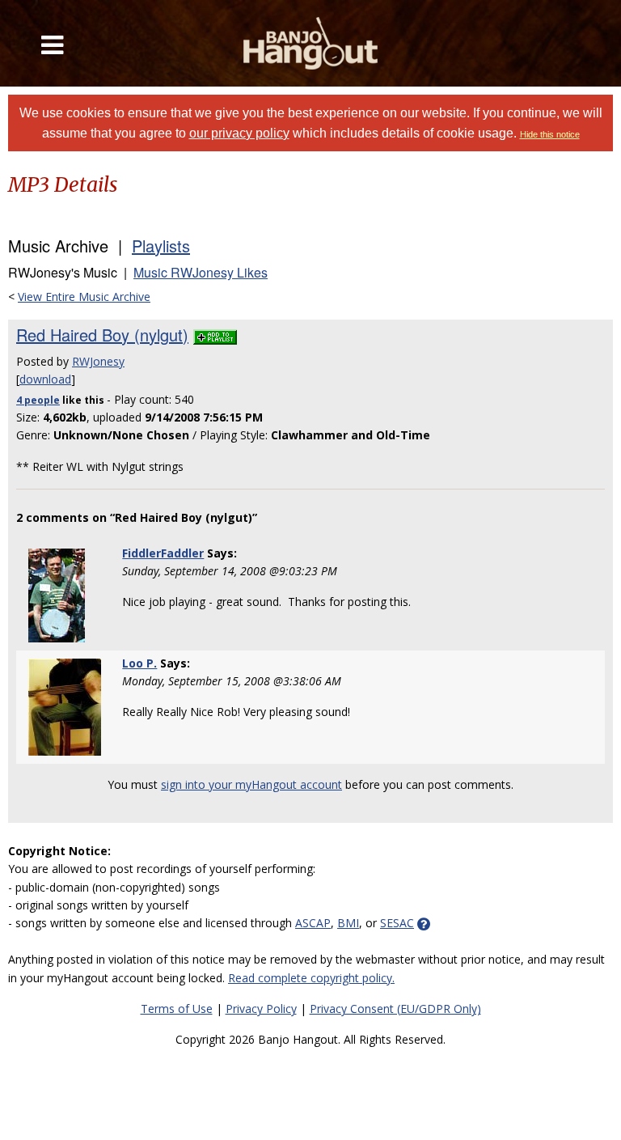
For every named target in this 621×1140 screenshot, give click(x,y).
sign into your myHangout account (251, 784)
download (45, 379)
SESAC (397, 922)
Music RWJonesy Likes (200, 272)
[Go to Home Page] (310, 43)
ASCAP (313, 922)
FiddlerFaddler (163, 553)
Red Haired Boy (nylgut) (102, 334)
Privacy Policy (261, 1008)
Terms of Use (177, 1008)
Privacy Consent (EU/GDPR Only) (395, 1008)
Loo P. (139, 663)
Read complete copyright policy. (311, 977)
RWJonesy (98, 361)
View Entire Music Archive (84, 296)
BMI (348, 922)
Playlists (161, 245)
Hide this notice (550, 134)
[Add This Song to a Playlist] (215, 334)
